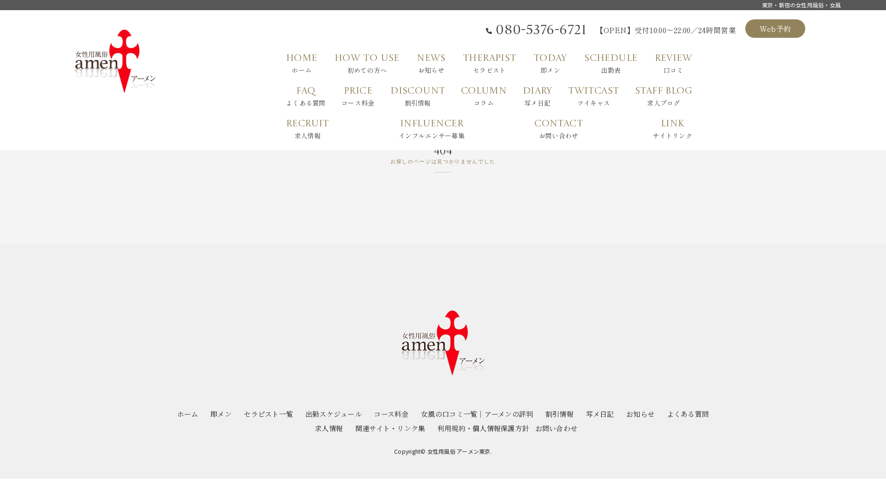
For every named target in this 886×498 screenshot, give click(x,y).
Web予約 (775, 28)
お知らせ (640, 414)
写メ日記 (600, 414)
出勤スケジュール (333, 414)
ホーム (187, 414)
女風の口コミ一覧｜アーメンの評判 (477, 414)
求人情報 (329, 428)
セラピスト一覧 (268, 414)
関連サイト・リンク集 (390, 428)
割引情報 (559, 414)
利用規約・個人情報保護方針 (483, 428)
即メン (221, 414)
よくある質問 (688, 414)
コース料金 (391, 414)
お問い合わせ (556, 428)
